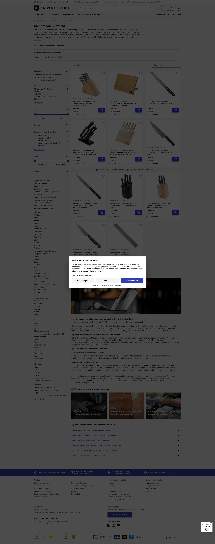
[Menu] (211, 523)
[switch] (206, 529)
